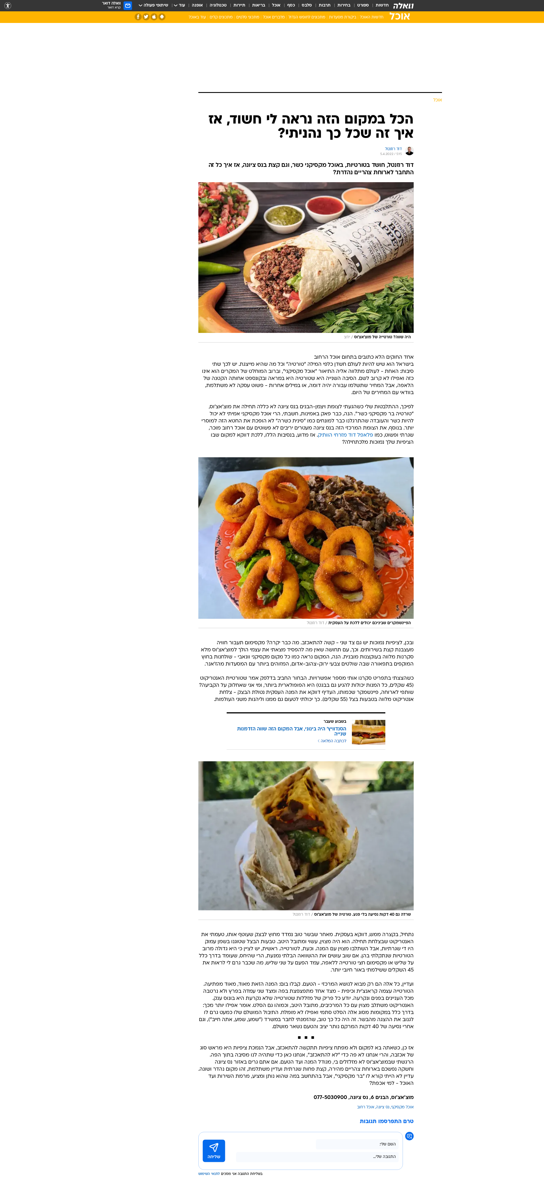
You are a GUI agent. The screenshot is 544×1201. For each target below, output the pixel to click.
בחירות (343, 5)
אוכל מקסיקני (402, 1107)
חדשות (382, 5)
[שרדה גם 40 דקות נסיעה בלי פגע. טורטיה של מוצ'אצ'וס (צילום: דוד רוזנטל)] (306, 840)
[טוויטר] (146, 16)
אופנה (197, 5)
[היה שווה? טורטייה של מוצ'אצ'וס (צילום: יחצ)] (306, 262)
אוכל (276, 5)
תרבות (325, 5)
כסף (291, 5)
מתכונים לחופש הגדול (306, 17)
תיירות (239, 5)
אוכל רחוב (365, 1107)
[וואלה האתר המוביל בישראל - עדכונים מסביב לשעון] (403, 5)
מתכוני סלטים (247, 17)
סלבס (307, 5)
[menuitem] (379, 6)
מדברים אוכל (274, 17)
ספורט (363, 5)
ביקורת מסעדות (342, 17)
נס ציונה (382, 1107)
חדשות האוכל (371, 17)
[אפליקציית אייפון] (154, 16)
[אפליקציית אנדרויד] (161, 16)
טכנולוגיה (218, 5)
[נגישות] (7, 5)
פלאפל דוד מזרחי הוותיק (345, 435)
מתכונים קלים (221, 17)
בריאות (258, 5)
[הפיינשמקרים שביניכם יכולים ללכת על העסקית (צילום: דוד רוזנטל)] (306, 542)
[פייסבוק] (138, 16)
